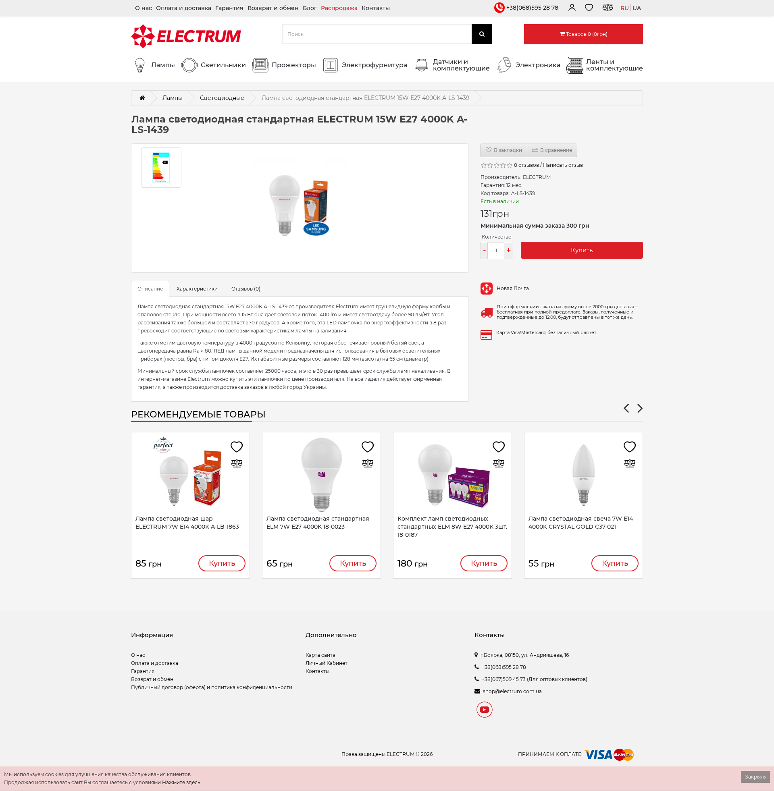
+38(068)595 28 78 (532, 7)
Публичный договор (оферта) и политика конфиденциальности (211, 687)
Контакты (376, 8)
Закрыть (755, 777)
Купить (582, 250)
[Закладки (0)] (589, 8)
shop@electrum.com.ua (512, 691)
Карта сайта (320, 655)
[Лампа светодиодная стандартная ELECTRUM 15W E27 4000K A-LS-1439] (299, 208)
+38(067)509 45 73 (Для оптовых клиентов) (534, 679)
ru (624, 8)
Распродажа (339, 8)
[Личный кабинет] (572, 8)
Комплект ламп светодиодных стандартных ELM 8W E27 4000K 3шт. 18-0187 (452, 526)
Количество (497, 237)
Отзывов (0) (245, 289)
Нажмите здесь (181, 782)
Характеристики (197, 289)
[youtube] (484, 711)
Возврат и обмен (273, 8)
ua (637, 8)
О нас (143, 8)
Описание (150, 289)
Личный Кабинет (326, 663)
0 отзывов (526, 165)
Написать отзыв (563, 165)
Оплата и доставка (183, 8)
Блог (310, 8)
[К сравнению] (607, 8)
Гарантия (229, 8)
